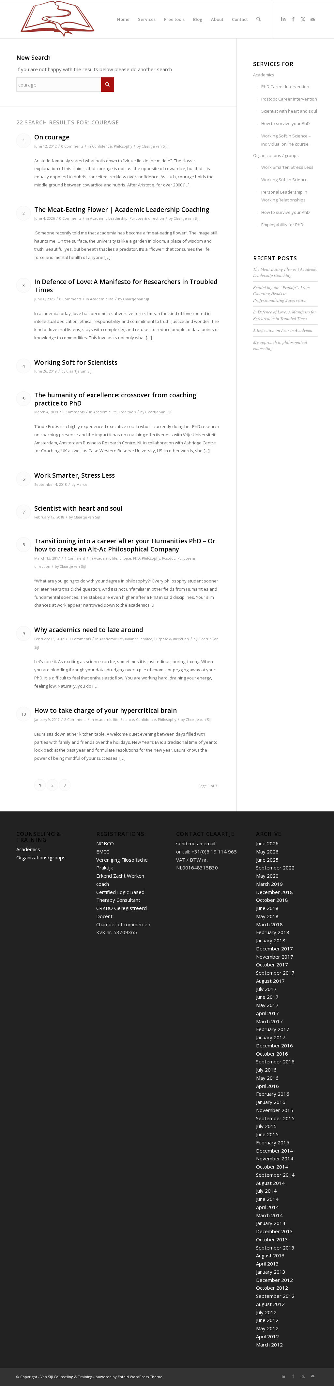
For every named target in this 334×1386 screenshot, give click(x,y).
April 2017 (267, 1013)
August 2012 (270, 1304)
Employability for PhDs (283, 225)
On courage (51, 137)
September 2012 (275, 1296)
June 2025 (267, 859)
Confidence (102, 146)
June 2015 (267, 1134)
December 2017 (274, 948)
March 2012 (269, 1344)
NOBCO (105, 843)
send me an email (195, 843)
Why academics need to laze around (88, 630)
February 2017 (272, 1029)
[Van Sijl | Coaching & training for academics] (57, 19)
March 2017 (269, 1021)
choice (125, 558)
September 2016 (275, 1061)
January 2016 (270, 1102)
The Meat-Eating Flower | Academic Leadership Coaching (121, 209)
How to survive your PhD (285, 123)
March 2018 (269, 924)
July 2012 (266, 1312)
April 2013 (267, 1263)
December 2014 (274, 1150)
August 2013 (270, 1255)
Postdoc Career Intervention (289, 99)
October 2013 (272, 1239)
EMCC (102, 851)
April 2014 (267, 1207)
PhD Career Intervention (285, 86)
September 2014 (275, 1174)
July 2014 (266, 1190)
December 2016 (274, 1045)
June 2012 (267, 1320)
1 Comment (75, 558)
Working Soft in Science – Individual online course (286, 140)
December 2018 (274, 892)
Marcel (82, 484)
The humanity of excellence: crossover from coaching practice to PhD (115, 399)
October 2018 (272, 900)
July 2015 (266, 1126)
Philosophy (123, 146)
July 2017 (266, 989)
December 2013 (274, 1231)
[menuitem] (123, 19)
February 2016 (272, 1094)
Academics (263, 75)
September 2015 (275, 1118)
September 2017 (275, 972)
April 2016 (267, 1086)
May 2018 (267, 916)
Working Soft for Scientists (75, 362)
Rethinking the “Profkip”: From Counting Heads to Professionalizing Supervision (281, 293)
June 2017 (267, 997)
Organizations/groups (41, 857)
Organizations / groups (276, 155)
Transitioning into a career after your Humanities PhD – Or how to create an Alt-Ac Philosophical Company (125, 545)
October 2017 (272, 964)
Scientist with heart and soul (78, 508)
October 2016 (272, 1053)
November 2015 (274, 1110)
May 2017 (267, 1005)
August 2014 (270, 1183)
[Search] (258, 19)
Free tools (127, 412)
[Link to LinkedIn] (283, 19)
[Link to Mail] (313, 19)
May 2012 (267, 1328)
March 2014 (269, 1215)
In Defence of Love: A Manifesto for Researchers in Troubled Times (126, 286)
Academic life (102, 299)
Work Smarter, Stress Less (74, 475)
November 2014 (274, 1158)
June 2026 (267, 843)
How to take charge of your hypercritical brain (105, 710)
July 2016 (266, 1069)
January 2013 (270, 1271)
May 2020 (267, 875)
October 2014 (272, 1166)
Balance (132, 639)
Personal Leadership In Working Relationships (284, 196)
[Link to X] (303, 19)
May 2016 (267, 1078)
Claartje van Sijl (155, 146)
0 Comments (72, 146)
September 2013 (275, 1247)
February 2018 (272, 932)
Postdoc (168, 558)
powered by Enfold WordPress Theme (129, 1376)
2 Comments (75, 719)
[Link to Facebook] (293, 19)
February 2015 (272, 1142)
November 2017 (274, 956)
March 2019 (269, 884)
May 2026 (267, 851)
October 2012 (272, 1287)
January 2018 (270, 940)
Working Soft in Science (284, 180)
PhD (136, 558)
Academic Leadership (109, 218)
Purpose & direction (146, 218)
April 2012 (267, 1336)
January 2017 (270, 1037)
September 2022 (275, 867)
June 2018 (267, 908)
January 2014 (270, 1223)
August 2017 (270, 981)
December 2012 (274, 1280)
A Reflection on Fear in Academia (282, 330)
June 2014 (267, 1199)
